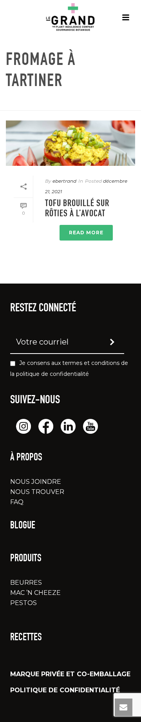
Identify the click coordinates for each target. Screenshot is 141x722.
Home (38, 105)
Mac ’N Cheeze (35, 592)
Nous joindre (35, 481)
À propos (26, 458)
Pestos (23, 603)
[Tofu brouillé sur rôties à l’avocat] (70, 143)
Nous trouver (37, 492)
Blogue (22, 526)
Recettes (26, 638)
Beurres (26, 582)
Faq (17, 502)
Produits (26, 559)
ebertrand (64, 181)
